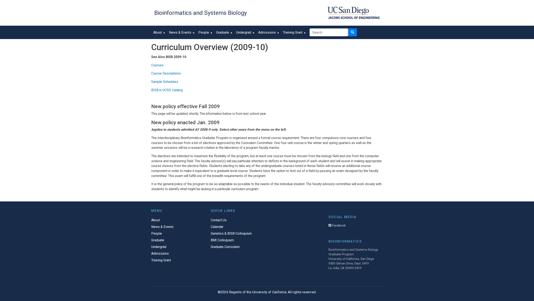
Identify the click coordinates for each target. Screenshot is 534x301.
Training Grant (291, 33)
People (202, 33)
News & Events (179, 33)
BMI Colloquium (222, 240)
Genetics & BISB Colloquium (231, 233)
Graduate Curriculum (225, 247)
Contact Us (219, 220)
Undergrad (242, 33)
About (156, 33)
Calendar (217, 227)
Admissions (266, 33)
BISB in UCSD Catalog (167, 90)
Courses (157, 65)
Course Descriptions (166, 73)
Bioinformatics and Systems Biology (200, 12)
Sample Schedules (164, 82)
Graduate (221, 33)
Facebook (338, 225)
